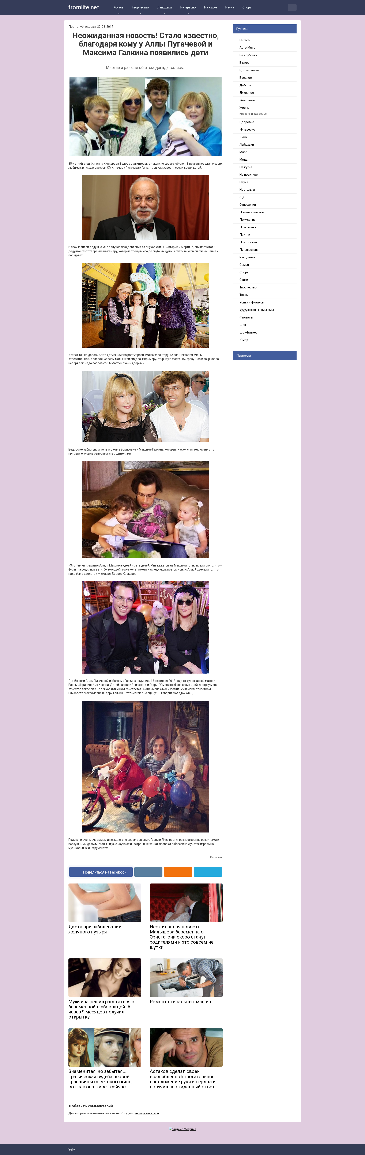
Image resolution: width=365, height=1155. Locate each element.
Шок (243, 325)
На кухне (210, 7)
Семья (244, 265)
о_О (242, 197)
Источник (216, 857)
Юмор (244, 340)
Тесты (244, 295)
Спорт (246, 7)
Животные (247, 100)
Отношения (248, 205)
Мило (243, 152)
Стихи (244, 280)
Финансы (246, 317)
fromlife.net (83, 7)
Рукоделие (247, 257)
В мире (244, 63)
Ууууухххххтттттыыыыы (257, 310)
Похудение (248, 220)
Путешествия (249, 250)
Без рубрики (248, 55)
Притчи (245, 235)
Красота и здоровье (253, 113)
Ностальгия (248, 190)
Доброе (245, 85)
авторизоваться (147, 1113)
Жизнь (118, 7)
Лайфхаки (164, 7)
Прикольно (248, 227)
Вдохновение (249, 70)
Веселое (246, 78)
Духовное (247, 93)
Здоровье (247, 122)
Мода (244, 159)
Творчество (140, 7)
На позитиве (249, 174)
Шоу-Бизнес (248, 332)
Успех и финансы (252, 302)
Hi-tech (245, 40)
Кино (243, 137)
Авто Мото (247, 48)
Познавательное (252, 212)
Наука (229, 7)
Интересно (188, 7)
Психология (248, 242)
